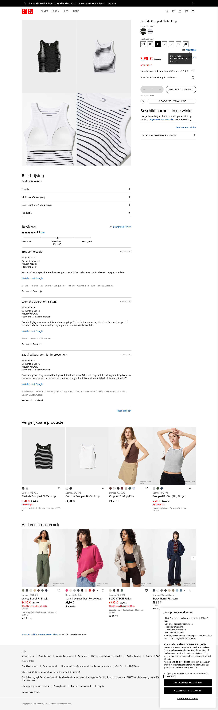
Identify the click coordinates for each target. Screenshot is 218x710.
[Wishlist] (173, 11)
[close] (25, 3)
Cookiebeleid (169, 676)
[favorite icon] (59, 590)
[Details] (193, 77)
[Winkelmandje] (186, 11)
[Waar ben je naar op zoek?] (167, 11)
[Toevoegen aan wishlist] (59, 488)
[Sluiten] (186, 58)
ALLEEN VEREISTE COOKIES (187, 690)
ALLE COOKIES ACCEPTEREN (188, 682)
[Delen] (142, 101)
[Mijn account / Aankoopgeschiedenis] (180, 11)
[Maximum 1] (160, 89)
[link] (112, 3)
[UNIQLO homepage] (27, 11)
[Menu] (193, 11)
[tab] (44, 11)
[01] (150, 31)
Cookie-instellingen (187, 698)
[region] (188, 658)
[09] (143, 31)
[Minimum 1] (144, 89)
